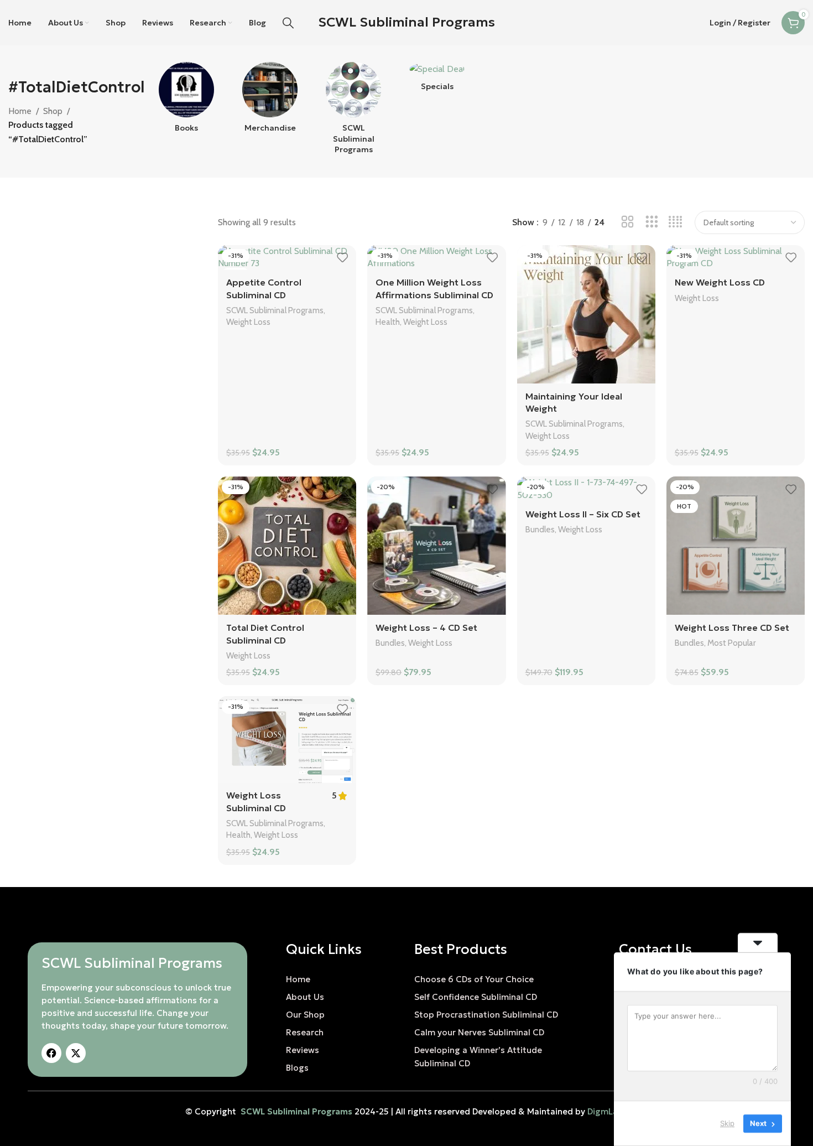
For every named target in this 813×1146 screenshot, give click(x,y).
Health (388, 322)
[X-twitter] (76, 1053)
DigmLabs (607, 1111)
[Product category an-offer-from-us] (437, 79)
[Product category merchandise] (269, 100)
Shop (52, 111)
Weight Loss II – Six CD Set (582, 514)
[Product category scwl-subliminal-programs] (353, 111)
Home (20, 111)
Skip (727, 1123)
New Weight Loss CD (720, 282)
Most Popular (731, 642)
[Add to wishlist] (342, 257)
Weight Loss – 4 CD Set (426, 627)
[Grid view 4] (676, 222)
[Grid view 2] (627, 222)
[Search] (288, 23)
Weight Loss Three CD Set (732, 627)
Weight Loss (248, 322)
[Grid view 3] (652, 222)
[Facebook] (51, 1053)
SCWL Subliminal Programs (406, 22)
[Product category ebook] (186, 100)
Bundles (390, 642)
